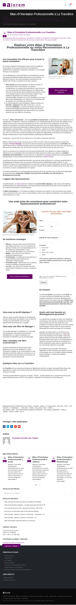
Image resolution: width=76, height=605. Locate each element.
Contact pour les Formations (13, 567)
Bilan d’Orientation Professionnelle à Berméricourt (40, 459)
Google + (15, 426)
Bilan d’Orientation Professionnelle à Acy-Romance (20, 520)
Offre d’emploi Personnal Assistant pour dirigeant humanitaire (23, 502)
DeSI (65, 336)
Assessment (8, 38)
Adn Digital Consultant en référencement (13, 542)
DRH (43, 250)
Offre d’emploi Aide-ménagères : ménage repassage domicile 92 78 (25, 505)
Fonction (43, 245)
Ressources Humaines (36, 596)
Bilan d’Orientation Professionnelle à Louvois (65, 459)
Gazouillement (8, 426)
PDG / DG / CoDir (47, 252)
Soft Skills (25, 598)
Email (19, 426)
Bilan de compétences (19, 38)
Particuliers (8, 558)
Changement (30, 38)
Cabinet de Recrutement (65, 596)
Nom (41, 220)
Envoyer (43, 282)
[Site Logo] (16, 5)
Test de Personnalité (9, 596)
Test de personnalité (51, 40)
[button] (4, 4)
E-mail (42, 230)
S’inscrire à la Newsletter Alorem (15, 565)
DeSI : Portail (8, 578)
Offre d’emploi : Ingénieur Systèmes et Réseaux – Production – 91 (24, 514)
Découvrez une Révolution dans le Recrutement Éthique (21, 511)
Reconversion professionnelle (35, 40)
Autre (43, 255)
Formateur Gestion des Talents (21, 35)
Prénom (41, 226)
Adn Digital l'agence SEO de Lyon (44, 600)
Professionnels (9, 556)
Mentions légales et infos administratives (17, 569)
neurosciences (21, 184)
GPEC (46, 596)
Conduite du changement (42, 38)
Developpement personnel (58, 38)
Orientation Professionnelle (18, 40)
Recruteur (45, 247)
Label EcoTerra (48, 157)
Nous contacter (9, 562)
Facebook (4, 426)
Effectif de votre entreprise (49, 237)
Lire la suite (12, 479)
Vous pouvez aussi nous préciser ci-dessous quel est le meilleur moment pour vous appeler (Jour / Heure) (55, 260)
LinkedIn (11, 426)
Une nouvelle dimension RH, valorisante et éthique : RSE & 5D (23, 508)
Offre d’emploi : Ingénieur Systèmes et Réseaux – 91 (21, 517)
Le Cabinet (8, 560)
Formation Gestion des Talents (12, 598)
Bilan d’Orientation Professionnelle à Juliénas (16, 459)
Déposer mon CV (9, 580)
